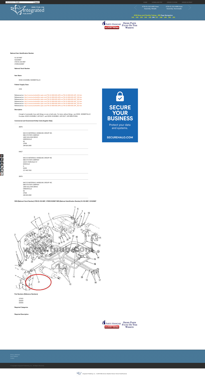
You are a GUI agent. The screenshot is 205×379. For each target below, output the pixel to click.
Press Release (14, 356)
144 (145, 17)
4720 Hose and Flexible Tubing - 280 (147, 15)
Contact (12, 358)
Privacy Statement (15, 354)
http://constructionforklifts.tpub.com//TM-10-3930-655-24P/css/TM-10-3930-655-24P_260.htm (53, 99)
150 (169, 17)
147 (156, 17)
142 (137, 17)
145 (150, 17)
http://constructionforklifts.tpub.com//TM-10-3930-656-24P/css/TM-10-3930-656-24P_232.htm (53, 103)
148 (161, 17)
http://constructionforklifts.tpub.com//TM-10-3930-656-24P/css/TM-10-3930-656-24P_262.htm (53, 105)
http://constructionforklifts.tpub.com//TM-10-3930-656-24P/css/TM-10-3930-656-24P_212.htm (53, 101)
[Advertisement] (55, 35)
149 (165, 17)
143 (141, 17)
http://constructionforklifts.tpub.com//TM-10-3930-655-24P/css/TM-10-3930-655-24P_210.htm (53, 95)
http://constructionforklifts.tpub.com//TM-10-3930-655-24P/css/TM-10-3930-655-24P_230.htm (53, 97)
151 (174, 17)
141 (133, 17)
